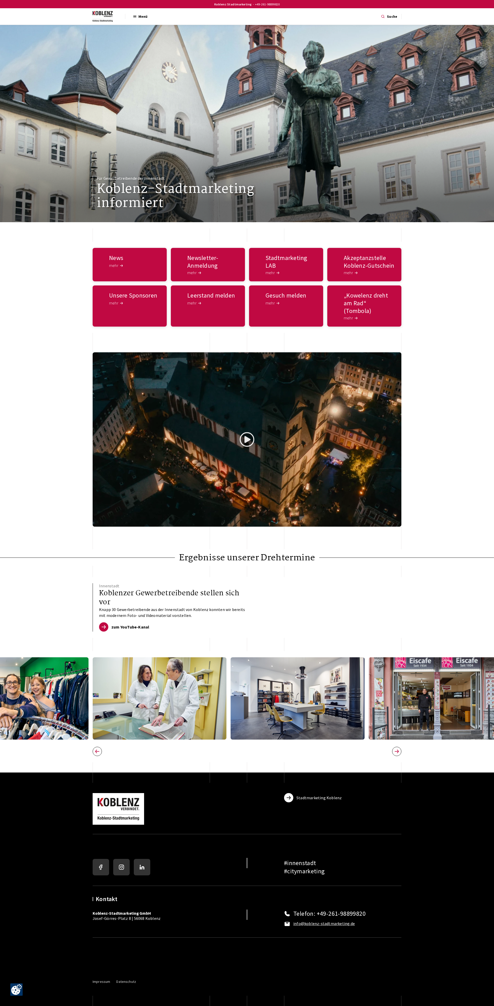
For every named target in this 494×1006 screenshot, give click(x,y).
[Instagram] (121, 867)
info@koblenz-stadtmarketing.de (324, 923)
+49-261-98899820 (267, 4)
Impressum (101, 981)
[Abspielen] (247, 439)
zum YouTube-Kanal (130, 627)
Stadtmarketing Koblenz (319, 797)
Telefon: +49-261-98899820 (329, 914)
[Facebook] (101, 867)
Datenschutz (126, 981)
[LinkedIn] (142, 867)
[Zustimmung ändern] (16, 989)
